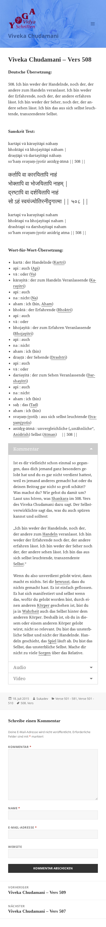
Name (14, 808)
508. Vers (27, 703)
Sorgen (44, 652)
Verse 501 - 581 (66, 698)
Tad (33, 404)
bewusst (62, 581)
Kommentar (26, 449)
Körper (43, 605)
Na (34, 297)
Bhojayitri (23, 333)
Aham (46, 303)
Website (15, 847)
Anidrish (21, 434)
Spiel (52, 640)
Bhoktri (64, 309)
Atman (49, 434)
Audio (19, 667)
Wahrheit (30, 611)
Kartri (59, 262)
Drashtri (58, 357)
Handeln (50, 534)
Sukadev (42, 698)
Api (35, 268)
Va (33, 274)
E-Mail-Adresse (22, 827)
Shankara (60, 498)
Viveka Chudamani (33, 35)
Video (19, 678)
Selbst (18, 563)
